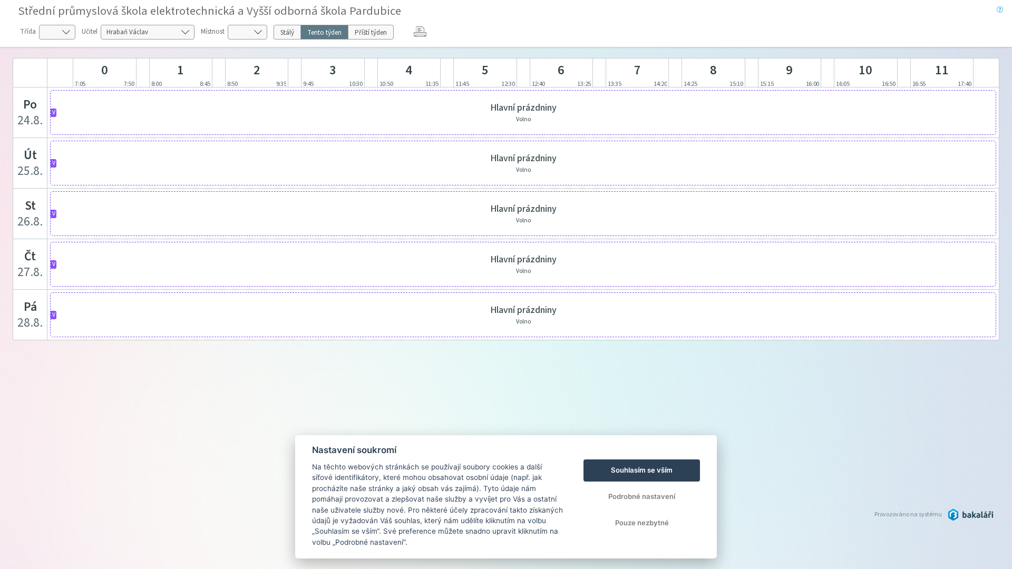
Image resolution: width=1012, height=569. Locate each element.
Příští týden (371, 32)
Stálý (287, 32)
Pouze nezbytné (642, 522)
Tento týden (324, 32)
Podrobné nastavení (641, 496)
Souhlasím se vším (642, 470)
